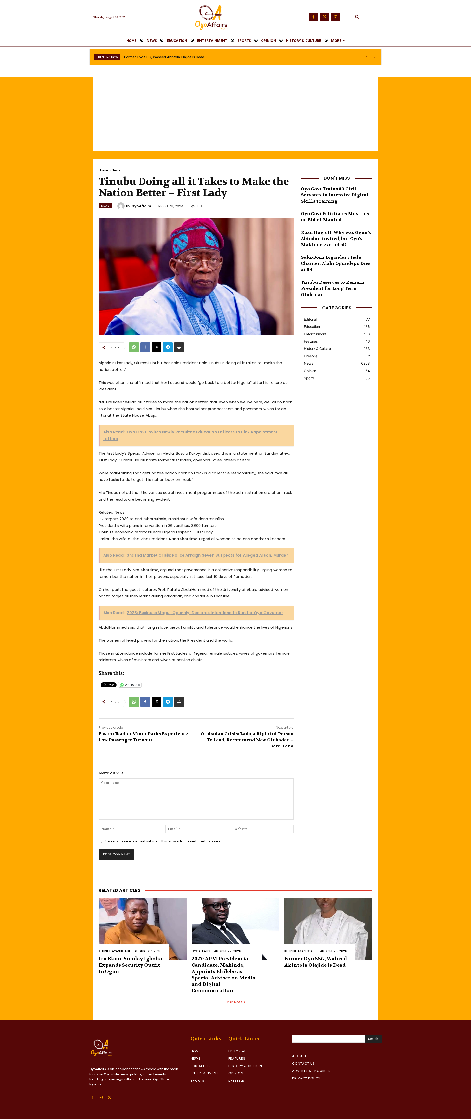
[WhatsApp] (134, 347)
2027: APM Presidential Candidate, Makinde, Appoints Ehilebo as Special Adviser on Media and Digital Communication (223, 975)
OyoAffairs (141, 206)
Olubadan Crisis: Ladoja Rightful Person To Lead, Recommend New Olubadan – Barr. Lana (247, 740)
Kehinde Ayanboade (115, 951)
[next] (374, 57)
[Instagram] (335, 17)
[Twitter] (324, 17)
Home (103, 170)
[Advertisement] (235, 114)
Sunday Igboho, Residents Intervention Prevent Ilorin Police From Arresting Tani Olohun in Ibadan (201, 57)
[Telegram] (168, 347)
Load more (234, 1002)
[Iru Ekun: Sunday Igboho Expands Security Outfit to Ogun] (143, 929)
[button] (357, 17)
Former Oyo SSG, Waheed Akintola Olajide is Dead (315, 962)
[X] (156, 347)
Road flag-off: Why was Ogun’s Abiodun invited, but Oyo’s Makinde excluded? (336, 239)
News (116, 170)
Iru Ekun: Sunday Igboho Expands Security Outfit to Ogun (130, 965)
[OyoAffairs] (121, 206)
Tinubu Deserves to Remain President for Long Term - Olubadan (332, 288)
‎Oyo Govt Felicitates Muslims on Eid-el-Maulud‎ (335, 217)
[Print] (179, 347)
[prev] (366, 57)
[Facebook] (313, 17)
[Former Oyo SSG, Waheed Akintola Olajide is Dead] (328, 929)
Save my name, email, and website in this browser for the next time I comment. (163, 841)
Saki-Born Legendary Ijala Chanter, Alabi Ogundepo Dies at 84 (335, 263)
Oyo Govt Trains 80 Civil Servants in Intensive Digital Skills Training (334, 195)
